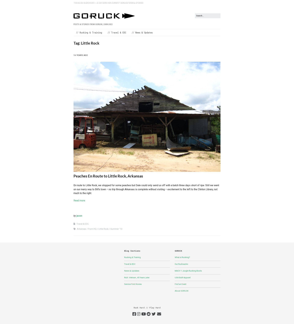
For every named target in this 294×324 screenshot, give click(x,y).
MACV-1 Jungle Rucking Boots (188, 271)
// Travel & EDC (116, 32)
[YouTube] (143, 314)
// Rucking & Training (89, 32)
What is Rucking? (182, 257)
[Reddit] (149, 314)
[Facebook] (134, 314)
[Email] (159, 314)
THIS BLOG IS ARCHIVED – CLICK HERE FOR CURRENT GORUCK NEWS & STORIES (108, 3)
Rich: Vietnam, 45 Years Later (136, 277)
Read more (79, 200)
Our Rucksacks (181, 264)
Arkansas (81, 229)
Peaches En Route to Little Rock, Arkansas (108, 176)
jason (79, 215)
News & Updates (131, 271)
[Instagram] (138, 314)
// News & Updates (142, 32)
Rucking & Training (132, 257)
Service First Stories (133, 284)
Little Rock (103, 229)
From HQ (92, 229)
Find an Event (180, 284)
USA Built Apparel (182, 277)
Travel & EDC (82, 224)
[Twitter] (154, 314)
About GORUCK (181, 291)
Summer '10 (116, 229)
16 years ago (81, 55)
